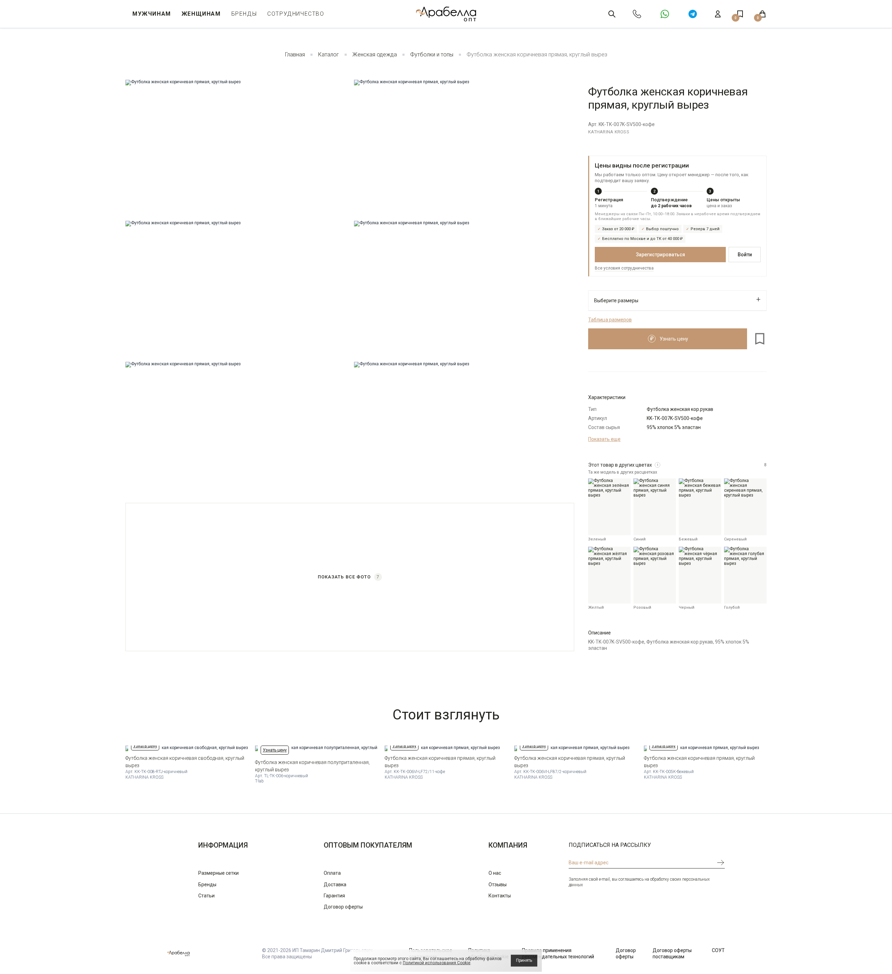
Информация (223, 845)
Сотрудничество (295, 13)
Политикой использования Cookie (436, 962)
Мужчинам (151, 13)
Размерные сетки (218, 873)
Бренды (244, 13)
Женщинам (201, 13)
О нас (495, 873)
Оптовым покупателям (368, 845)
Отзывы (498, 884)
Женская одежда (374, 54)
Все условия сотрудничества (624, 268)
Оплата (332, 873)
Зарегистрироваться (660, 254)
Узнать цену (145, 745)
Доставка (335, 884)
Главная (295, 54)
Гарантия (334, 895)
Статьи (206, 895)
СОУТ (718, 950)
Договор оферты (343, 907)
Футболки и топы (431, 54)
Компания (508, 845)
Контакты (500, 895)
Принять (524, 960)
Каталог (328, 54)
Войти (745, 254)
